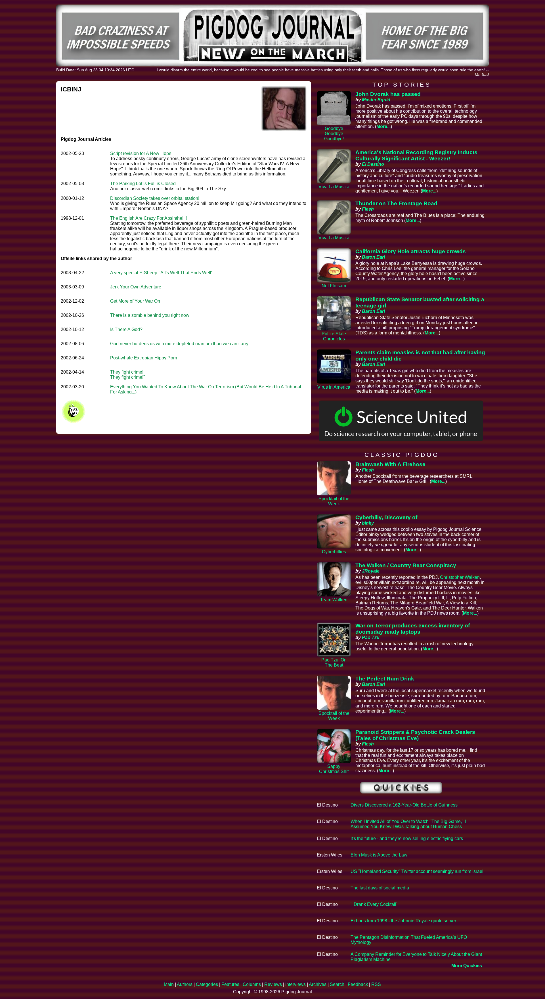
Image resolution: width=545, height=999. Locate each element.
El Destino (373, 164)
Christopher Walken (460, 577)
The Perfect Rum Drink (384, 679)
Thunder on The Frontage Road (396, 203)
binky (368, 523)
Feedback (358, 984)
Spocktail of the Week (333, 501)
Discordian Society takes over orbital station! (154, 198)
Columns (252, 984)
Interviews (295, 984)
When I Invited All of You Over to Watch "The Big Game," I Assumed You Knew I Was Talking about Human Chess (408, 824)
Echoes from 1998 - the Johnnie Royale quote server (403, 920)
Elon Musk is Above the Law (379, 855)
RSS (376, 984)
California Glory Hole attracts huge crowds (410, 251)
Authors (184, 984)
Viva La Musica (333, 186)
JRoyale (371, 571)
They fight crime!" (127, 377)
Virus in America (333, 387)
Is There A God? (126, 329)
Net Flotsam (334, 285)
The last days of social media (380, 887)
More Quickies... (468, 965)
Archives (317, 984)
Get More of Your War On (135, 301)
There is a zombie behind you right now (149, 315)
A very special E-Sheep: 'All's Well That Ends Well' (161, 272)
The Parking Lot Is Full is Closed (143, 183)
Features (230, 984)
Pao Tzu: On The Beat (334, 662)
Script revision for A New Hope (140, 153)
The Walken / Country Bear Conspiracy (405, 565)
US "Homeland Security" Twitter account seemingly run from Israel (417, 871)
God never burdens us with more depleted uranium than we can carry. (179, 343)
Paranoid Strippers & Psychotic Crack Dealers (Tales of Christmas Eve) (415, 735)
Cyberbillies (334, 551)
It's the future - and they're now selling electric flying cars (407, 838)
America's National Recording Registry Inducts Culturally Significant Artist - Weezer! (416, 155)
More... (383, 126)
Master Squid (376, 99)
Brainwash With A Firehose (390, 464)
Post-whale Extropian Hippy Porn (143, 357)
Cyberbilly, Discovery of (386, 517)
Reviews (273, 984)
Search (337, 984)
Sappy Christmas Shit (334, 769)
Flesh (368, 209)
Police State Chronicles (334, 336)
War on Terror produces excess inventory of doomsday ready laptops (412, 629)
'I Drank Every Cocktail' (374, 904)
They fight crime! (126, 372)
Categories (207, 984)
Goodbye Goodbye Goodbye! (334, 133)
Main (169, 984)
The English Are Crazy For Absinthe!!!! (148, 218)
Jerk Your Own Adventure (135, 286)
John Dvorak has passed (388, 94)
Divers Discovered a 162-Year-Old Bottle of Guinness (404, 805)
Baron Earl (373, 257)
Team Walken (333, 599)
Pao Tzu (371, 637)
